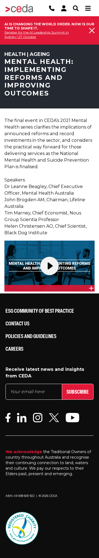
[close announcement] (92, 30)
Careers (14, 348)
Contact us (17, 323)
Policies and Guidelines (31, 336)
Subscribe (78, 391)
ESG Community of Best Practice (40, 310)
